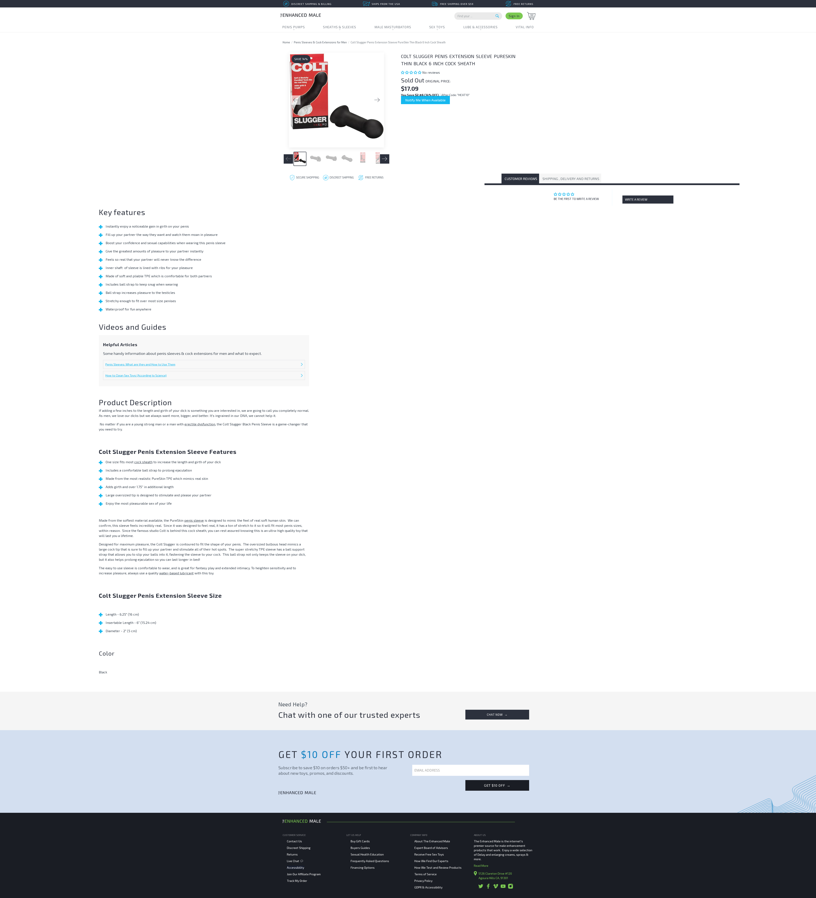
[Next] (377, 100)
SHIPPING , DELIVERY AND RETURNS (571, 179)
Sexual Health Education (367, 854)
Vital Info (525, 27)
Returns (292, 854)
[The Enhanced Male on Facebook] (488, 888)
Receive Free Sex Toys (429, 854)
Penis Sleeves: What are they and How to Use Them (140, 364)
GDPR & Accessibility (428, 887)
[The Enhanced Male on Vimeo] (495, 888)
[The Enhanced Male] (300, 15)
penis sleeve (194, 520)
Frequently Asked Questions (370, 861)
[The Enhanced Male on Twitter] (480, 888)
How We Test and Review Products (438, 867)
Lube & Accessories (480, 27)
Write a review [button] (636, 199)
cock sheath (143, 462)
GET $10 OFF (497, 785)
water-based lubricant (176, 573)
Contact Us (294, 841)
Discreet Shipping (298, 848)
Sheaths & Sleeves (339, 27)
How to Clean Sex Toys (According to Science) (136, 375)
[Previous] (295, 100)
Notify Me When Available (425, 100)
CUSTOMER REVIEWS (521, 179)
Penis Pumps (293, 27)
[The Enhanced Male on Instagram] (510, 888)
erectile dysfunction (199, 424)
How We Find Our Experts (431, 861)
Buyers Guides (360, 848)
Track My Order (297, 880)
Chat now (497, 714)
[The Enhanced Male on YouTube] (503, 888)
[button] (411, 72)
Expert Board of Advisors (431, 848)
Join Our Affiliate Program (304, 874)
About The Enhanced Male (432, 841)
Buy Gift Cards (360, 841)
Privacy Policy (423, 880)
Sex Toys (437, 27)
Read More (481, 865)
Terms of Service (425, 874)
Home (286, 42)
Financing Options (363, 867)
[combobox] (478, 16)
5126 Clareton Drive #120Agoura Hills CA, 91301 (495, 876)
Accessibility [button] (295, 867)
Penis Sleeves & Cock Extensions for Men (320, 42)
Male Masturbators (392, 27)
